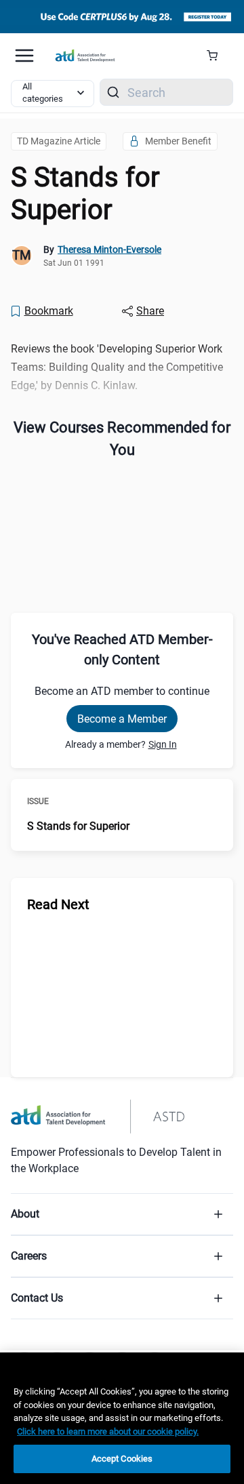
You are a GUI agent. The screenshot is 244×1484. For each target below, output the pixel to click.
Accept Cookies (122, 1458)
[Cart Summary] (217, 55)
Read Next (58, 904)
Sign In (162, 744)
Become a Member (122, 719)
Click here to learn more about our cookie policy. (108, 1431)
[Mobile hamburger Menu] (24, 55)
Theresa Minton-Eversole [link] (109, 249)
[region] (122, 1418)
